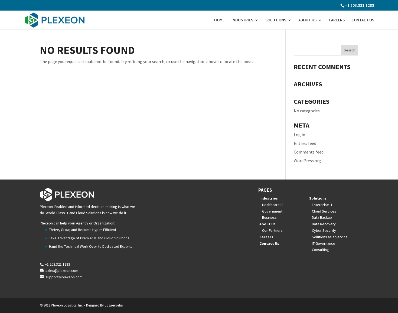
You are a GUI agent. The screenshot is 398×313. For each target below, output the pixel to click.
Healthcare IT (272, 204)
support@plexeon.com (64, 277)
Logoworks (114, 305)
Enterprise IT (322, 204)
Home (219, 20)
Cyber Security (324, 230)
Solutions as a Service (330, 236)
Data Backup (322, 217)
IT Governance (323, 243)
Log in (299, 134)
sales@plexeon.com (61, 270)
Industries (242, 20)
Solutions (275, 20)
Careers (337, 20)
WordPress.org (307, 160)
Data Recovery (324, 223)
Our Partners (272, 230)
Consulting (320, 249)
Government (272, 211)
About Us (307, 20)
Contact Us (362, 20)
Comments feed (309, 152)
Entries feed (305, 143)
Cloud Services (324, 211)
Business (269, 217)
